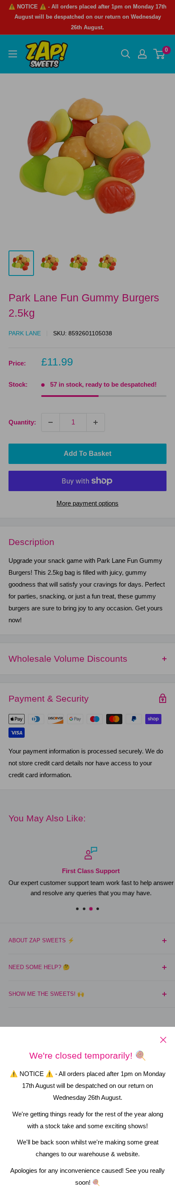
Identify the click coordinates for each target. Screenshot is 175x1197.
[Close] (163, 1039)
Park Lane (24, 333)
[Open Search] (125, 54)
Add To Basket (87, 453)
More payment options (87, 503)
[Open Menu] (12, 54)
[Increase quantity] (95, 422)
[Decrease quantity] (50, 422)
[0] (159, 54)
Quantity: (22, 422)
